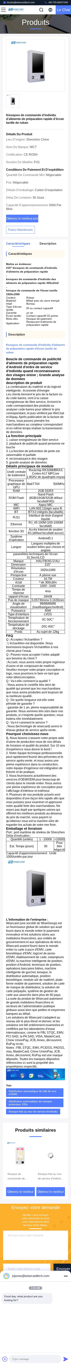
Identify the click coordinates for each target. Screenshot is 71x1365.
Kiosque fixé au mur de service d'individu (33, 1111)
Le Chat (63, 10)
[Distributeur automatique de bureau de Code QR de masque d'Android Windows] (50, 1155)
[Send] (66, 1359)
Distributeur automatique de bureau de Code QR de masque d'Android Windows (50, 1176)
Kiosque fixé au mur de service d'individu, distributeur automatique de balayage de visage (20, 1176)
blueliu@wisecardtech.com (21, 2)
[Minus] (65, 1276)
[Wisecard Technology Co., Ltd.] (15, 9)
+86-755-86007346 (57, 2)
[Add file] (5, 1359)
